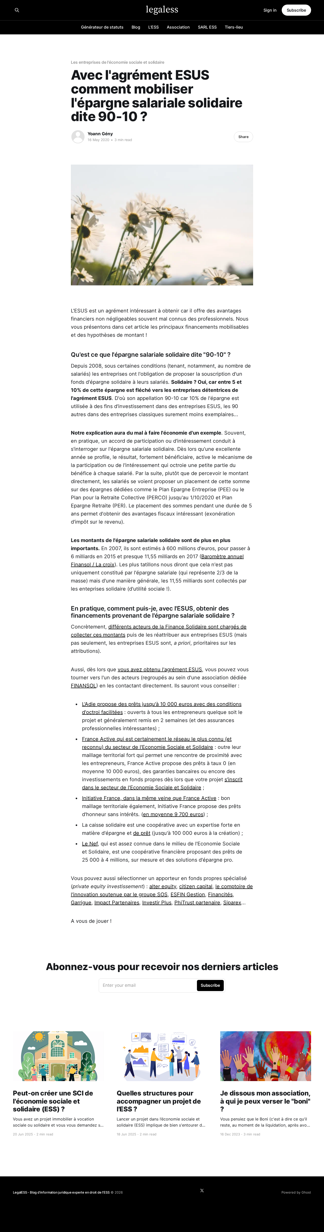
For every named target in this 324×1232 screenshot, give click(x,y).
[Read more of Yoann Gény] (78, 137)
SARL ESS (207, 27)
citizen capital (195, 886)
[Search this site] (17, 10)
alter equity (162, 886)
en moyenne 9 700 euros (173, 814)
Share (243, 137)
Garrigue (81, 903)
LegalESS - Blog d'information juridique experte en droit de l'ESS (61, 1192)
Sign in (270, 10)
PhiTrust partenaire (197, 903)
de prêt (141, 833)
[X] (202, 1191)
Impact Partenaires (116, 903)
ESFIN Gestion (188, 894)
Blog (136, 27)
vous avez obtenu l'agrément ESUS (160, 669)
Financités (220, 894)
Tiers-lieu (234, 27)
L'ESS (153, 27)
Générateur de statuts (102, 27)
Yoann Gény (100, 133)
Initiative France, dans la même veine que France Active (149, 798)
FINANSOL (83, 686)
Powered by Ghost (296, 1192)
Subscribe (296, 10)
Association (178, 27)
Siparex (232, 903)
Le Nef (90, 844)
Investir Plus (156, 903)
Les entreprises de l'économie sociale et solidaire (117, 62)
